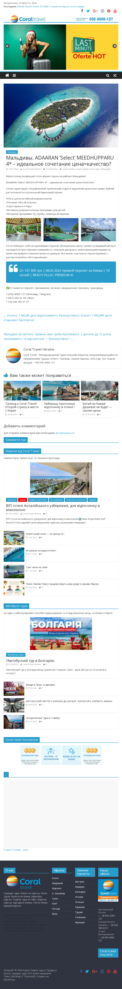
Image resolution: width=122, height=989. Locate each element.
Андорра (79, 886)
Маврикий (57, 883)
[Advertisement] (61, 814)
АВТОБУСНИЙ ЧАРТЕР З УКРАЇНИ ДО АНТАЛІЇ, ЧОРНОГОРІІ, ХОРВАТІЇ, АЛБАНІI (69, 701)
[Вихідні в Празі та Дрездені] (14, 683)
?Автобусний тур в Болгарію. (30, 660)
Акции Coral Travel (38, 499)
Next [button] (114, 46)
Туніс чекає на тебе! (36, 567)
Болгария (80, 891)
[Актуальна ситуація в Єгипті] (14, 549)
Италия (79, 896)
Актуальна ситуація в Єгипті (41, 550)
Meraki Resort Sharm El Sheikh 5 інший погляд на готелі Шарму (50, 6)
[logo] (24, 877)
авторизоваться (65, 432)
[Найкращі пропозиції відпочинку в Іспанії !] (61, 383)
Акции (23, 499)
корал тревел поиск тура (88, 169)
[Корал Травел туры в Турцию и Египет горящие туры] (7, 75)
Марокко (57, 888)
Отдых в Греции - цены (16, 849)
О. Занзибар (58, 893)
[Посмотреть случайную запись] (114, 75)
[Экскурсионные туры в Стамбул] (14, 716)
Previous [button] (7, 46)
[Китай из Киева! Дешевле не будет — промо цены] (99, 383)
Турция (92, 499)
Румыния (80, 907)
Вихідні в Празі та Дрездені (40, 684)
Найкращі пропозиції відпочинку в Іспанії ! (59, 405)
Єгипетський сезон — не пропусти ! (45, 533)
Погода (56, 908)
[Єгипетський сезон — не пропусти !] (14, 532)
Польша (79, 901)
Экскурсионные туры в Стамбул (43, 717)
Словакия (80, 917)
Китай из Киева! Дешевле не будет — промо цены (97, 407)
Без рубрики (57, 499)
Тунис (55, 898)
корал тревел (69, 169)
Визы (55, 913)
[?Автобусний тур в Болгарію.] (61, 619)
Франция (80, 922)
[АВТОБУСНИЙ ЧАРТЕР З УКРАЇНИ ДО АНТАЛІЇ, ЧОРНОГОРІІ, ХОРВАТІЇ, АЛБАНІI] (14, 699)
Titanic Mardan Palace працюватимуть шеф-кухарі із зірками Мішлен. (62, 583)
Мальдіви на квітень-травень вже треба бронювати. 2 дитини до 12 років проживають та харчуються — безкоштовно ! (57, 336)
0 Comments (52, 169)
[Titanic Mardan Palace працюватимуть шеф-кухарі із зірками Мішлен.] (14, 582)
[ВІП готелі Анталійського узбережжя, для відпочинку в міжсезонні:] (61, 464)
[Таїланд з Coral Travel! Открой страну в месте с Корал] (22, 383)
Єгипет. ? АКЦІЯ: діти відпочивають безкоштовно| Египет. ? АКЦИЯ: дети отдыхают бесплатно (58, 317)
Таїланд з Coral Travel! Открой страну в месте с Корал (22, 407)
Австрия (79, 881)
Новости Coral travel (75, 499)
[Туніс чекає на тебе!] (14, 565)
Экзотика (12, 152)
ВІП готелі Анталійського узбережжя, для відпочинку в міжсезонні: (53, 507)
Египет (55, 878)
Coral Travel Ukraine (32, 169)
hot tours (12, 499)
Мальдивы (106, 169)
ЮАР (54, 903)
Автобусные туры (16, 654)
